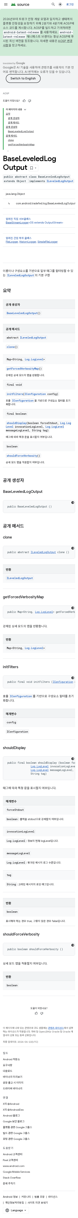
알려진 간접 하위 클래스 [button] (32, 239)
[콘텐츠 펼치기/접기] (25, 109)
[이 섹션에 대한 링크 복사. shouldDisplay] (29, 748)
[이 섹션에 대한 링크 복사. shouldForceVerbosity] (43, 934)
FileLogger (12, 241)
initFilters (15, 394)
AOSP (6, 93)
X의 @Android (11, 1104)
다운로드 (7, 1071)
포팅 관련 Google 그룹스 (16, 1139)
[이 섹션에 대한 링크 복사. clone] (15, 537)
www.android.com (13, 1166)
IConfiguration (35, 394)
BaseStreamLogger (17, 222)
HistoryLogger (27, 241)
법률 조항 (39, 1196)
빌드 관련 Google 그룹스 (16, 1133)
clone (11, 347)
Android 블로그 (11, 1115)
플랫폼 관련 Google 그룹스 (17, 1127)
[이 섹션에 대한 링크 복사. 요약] (14, 291)
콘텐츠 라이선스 (56, 1028)
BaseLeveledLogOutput (22, 313)
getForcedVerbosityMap (23, 368)
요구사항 (7, 1065)
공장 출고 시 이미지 (13, 1082)
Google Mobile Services (16, 1171)
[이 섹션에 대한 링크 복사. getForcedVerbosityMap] (47, 597)
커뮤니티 (26, 1196)
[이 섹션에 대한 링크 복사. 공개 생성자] (27, 481)
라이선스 (53, 1196)
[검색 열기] (53, 4)
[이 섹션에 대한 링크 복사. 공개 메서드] (27, 526)
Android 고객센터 (12, 1154)
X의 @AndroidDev (13, 1109)
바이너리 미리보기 (12, 1076)
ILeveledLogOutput (60, 181)
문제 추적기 (9, 1183)
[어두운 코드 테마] (73, 502)
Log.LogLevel (34, 359)
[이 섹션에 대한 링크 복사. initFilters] (21, 667)
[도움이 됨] (24, 101)
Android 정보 (10, 1196)
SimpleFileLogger (48, 241)
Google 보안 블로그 (13, 1121)
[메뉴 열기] (5, 4)
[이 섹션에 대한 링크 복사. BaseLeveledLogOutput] (46, 492)
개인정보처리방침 (14, 1202)
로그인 (70, 4)
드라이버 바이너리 (12, 1088)
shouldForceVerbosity (22, 455)
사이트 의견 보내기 (38, 1202)
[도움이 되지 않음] (29, 101)
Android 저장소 (11, 1059)
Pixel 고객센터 (10, 1160)
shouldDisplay (16, 423)
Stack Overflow (12, 1177)
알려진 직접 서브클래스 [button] (34, 220)
